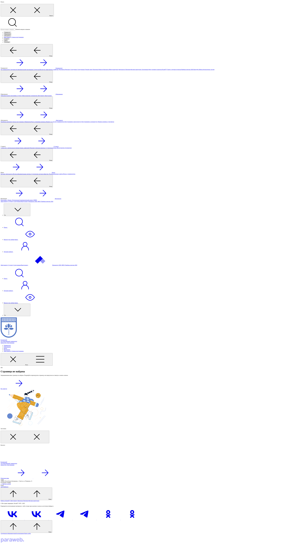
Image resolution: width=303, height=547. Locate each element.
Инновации (7, 42)
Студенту (6, 38)
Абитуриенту (7, 35)
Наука (5, 40)
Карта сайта (27, 533)
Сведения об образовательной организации (12, 533)
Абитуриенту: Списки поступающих (14, 37)
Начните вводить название (23, 29)
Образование (7, 34)
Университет (7, 32)
